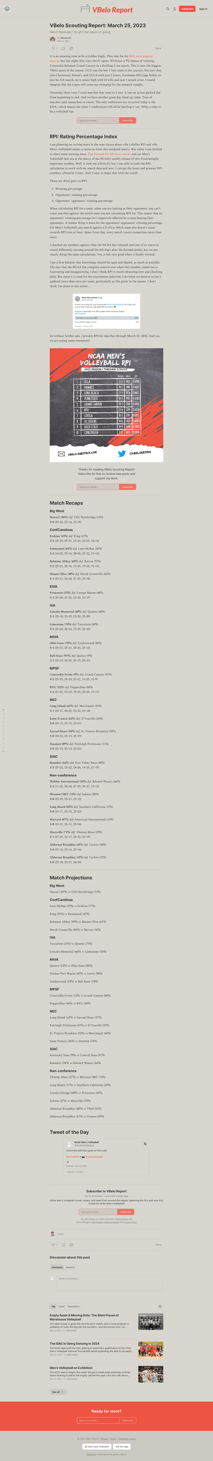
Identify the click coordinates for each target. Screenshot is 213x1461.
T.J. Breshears (64, 38)
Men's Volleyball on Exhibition (71, 1368)
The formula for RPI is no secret (109, 154)
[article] (106, 1325)
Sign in (203, 8)
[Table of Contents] (3, 730)
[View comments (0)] (64, 48)
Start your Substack (98, 1446)
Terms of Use (122, 1219)
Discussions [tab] (74, 1306)
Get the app (122, 1446)
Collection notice (127, 1438)
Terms (113, 1438)
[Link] (45, 136)
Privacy (104, 1438)
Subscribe (187, 8)
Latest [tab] (61, 1306)
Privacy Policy (130, 1222)
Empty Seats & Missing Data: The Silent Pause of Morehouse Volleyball (84, 1317)
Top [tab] (53, 1306)
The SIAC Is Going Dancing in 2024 (74, 1343)
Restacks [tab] (70, 1267)
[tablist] (63, 1267)
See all (56, 1391)
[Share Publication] (175, 9)
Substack (91, 1454)
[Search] (168, 9)
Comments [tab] (57, 1267)
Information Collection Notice (105, 1222)
